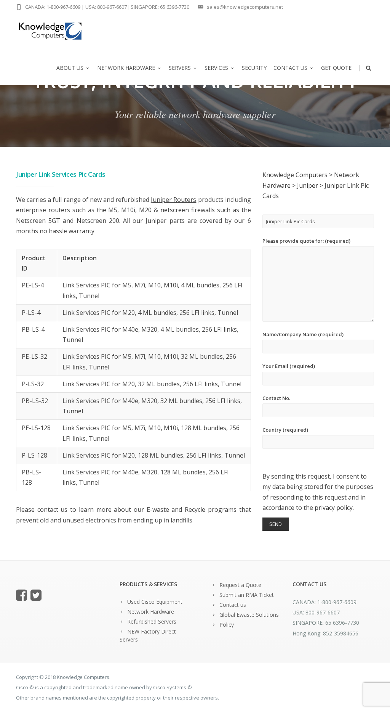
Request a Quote (240, 584)
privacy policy (334, 507)
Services (216, 67)
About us (69, 67)
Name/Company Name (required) (303, 334)
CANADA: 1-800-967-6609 (52, 6)
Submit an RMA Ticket (246, 594)
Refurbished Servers (151, 621)
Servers (180, 67)
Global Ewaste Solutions (249, 614)
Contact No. (276, 398)
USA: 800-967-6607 (106, 6)
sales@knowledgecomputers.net (245, 6)
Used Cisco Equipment (154, 601)
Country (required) (285, 429)
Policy (226, 624)
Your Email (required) (288, 366)
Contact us (290, 67)
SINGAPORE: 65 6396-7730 (160, 6)
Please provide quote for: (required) (306, 240)
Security (254, 67)
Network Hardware (126, 67)
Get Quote (336, 67)
